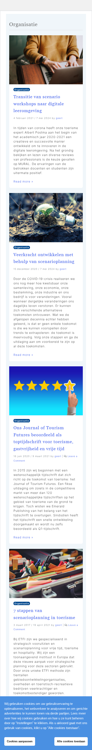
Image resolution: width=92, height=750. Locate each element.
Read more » (23, 181)
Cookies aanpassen (20, 741)
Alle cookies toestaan (71, 741)
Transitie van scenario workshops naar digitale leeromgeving (38, 103)
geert (59, 118)
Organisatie (21, 89)
